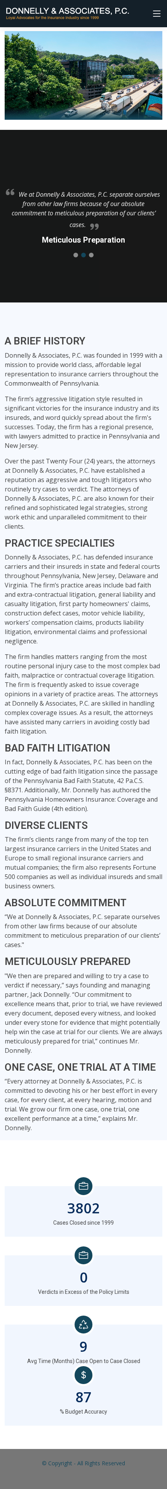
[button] (75, 255)
